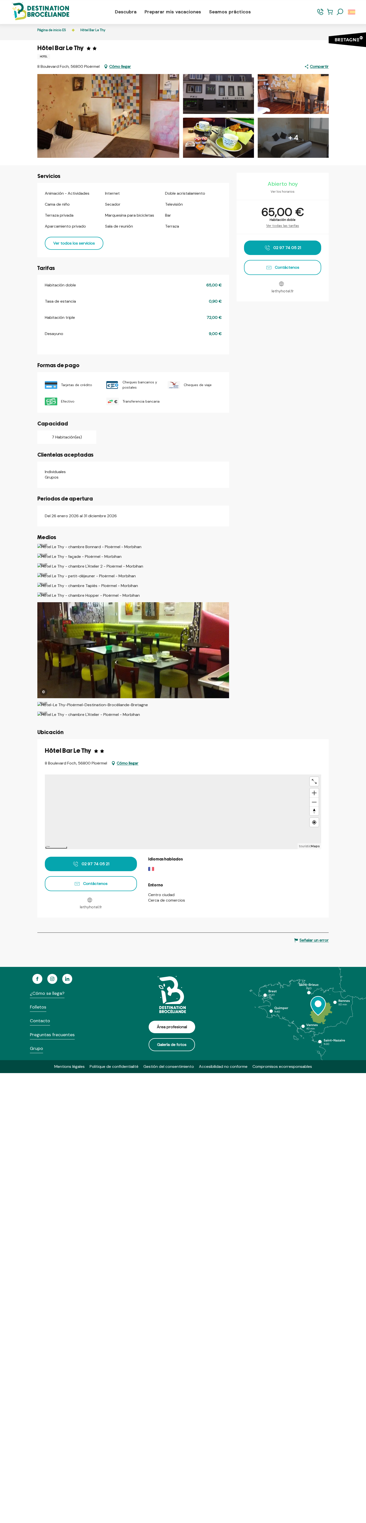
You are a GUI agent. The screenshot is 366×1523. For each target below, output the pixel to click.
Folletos (38, 1007)
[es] (352, 12)
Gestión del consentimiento (168, 1066)
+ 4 (293, 137)
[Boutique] (330, 14)
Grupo (36, 1048)
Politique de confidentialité (114, 1066)
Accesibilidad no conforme (223, 1066)
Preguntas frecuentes (52, 1035)
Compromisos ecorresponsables (282, 1066)
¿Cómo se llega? (47, 993)
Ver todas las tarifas (282, 225)
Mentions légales (69, 1066)
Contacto (40, 1021)
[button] (340, 12)
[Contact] (320, 14)
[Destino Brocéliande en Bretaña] (36, 11)
